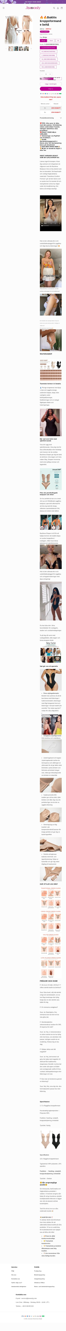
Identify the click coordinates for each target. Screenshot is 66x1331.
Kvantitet (42, 70)
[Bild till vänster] (6, 48)
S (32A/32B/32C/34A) (48, 47)
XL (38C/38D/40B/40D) (49, 59)
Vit (58, 40)
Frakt (41, 34)
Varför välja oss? (16, 1282)
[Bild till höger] (31, 48)
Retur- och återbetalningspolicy (44, 1286)
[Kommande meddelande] (63, 2)
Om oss (13, 1275)
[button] (4, 8)
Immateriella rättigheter (18, 1286)
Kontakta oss (15, 1278)
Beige (43, 40)
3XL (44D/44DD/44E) (48, 67)
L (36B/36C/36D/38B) (48, 55)
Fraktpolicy (38, 1271)
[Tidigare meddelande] (3, 2)
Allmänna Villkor (39, 1282)
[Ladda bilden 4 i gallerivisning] (26, 48)
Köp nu (51, 89)
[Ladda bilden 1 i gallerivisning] (11, 48)
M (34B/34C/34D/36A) (48, 51)
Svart (51, 40)
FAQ (12, 1271)
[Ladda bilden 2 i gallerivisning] (16, 48)
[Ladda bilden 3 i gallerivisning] (21, 48)
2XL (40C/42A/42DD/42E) (49, 63)
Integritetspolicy (39, 1278)
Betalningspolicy (39, 1275)
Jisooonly (30, 1318)
